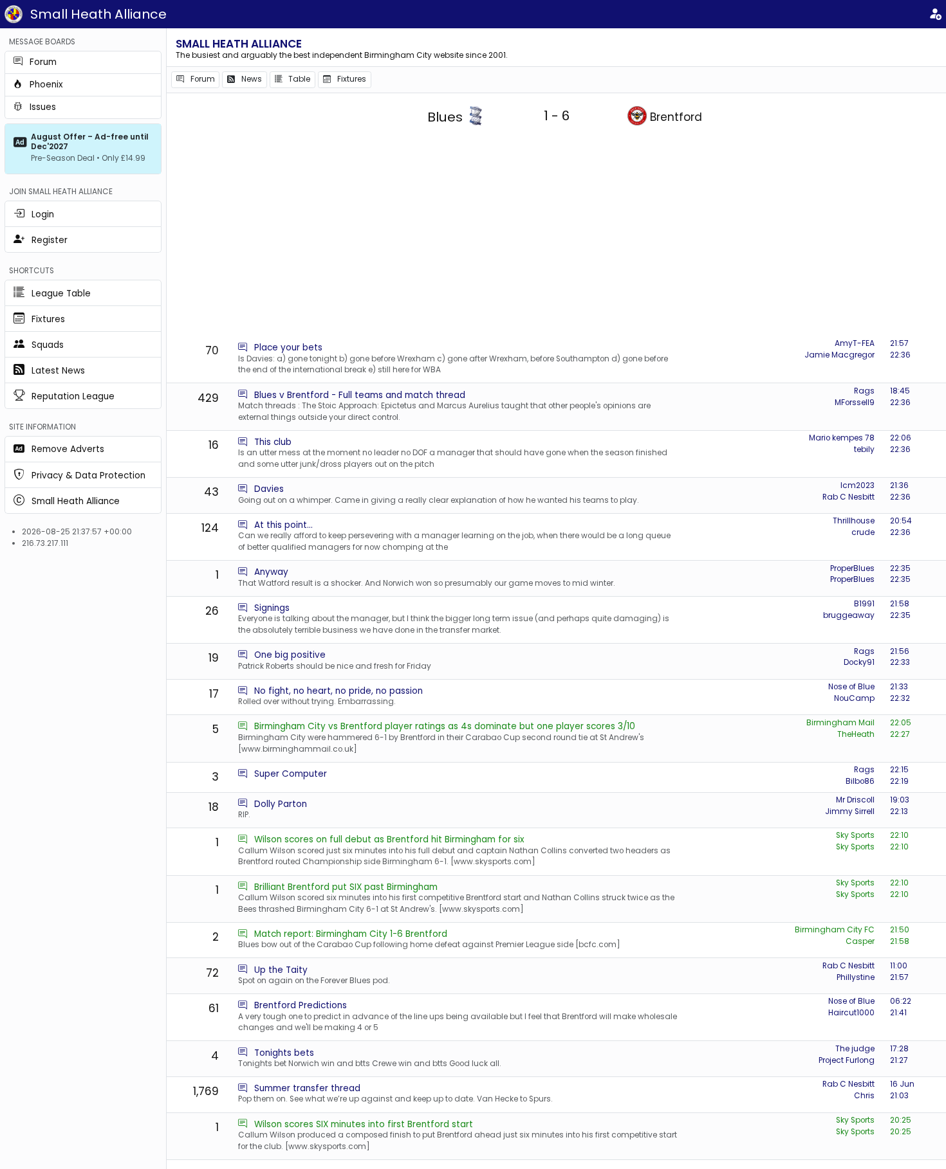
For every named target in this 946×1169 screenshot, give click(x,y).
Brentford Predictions (300, 1005)
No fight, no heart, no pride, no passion (338, 691)
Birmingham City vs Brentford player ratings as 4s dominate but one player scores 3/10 (444, 726)
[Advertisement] (556, 237)
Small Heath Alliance (98, 14)
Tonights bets (284, 1053)
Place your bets (288, 347)
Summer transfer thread (307, 1088)
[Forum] (242, 347)
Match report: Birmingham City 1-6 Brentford (350, 934)
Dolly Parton (280, 804)
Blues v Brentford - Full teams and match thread (359, 395)
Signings (272, 608)
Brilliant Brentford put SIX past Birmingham (346, 887)
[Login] (935, 14)
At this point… (283, 525)
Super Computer (290, 774)
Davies (269, 489)
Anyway (271, 572)
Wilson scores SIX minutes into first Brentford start (363, 1124)
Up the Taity (281, 970)
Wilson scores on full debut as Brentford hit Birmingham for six (389, 839)
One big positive (290, 655)
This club (273, 442)
